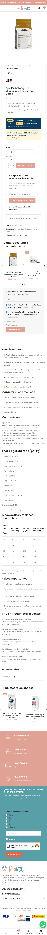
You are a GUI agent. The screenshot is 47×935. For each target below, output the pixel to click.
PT (25, 911)
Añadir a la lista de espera (22, 201)
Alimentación (23, 66)
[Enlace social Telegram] (26, 235)
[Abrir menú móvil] (3, 8)
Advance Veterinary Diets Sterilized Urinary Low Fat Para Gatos (12, 715)
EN (26, 911)
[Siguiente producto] (11, 73)
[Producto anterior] (7, 73)
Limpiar (9, 156)
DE (30, 911)
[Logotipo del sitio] (23, 8)
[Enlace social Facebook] (15, 235)
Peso (7, 148)
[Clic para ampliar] (6, 54)
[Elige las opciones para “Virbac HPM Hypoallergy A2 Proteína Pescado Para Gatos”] (35, 710)
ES (23, 911)
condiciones (24, 127)
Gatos (14, 66)
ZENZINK (18, 911)
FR (28, 911)
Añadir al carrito (25, 165)
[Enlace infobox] (18, 751)
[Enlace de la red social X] (17, 235)
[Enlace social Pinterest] (20, 235)
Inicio (8, 66)
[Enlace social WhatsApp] (23, 235)
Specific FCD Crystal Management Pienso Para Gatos (13, 274)
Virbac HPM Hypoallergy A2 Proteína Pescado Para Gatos (35, 717)
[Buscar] (39, 8)
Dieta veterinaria (12, 68)
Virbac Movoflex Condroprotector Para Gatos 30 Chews (33, 274)
